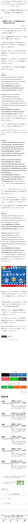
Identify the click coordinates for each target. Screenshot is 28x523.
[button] (22, 379)
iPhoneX (4, 336)
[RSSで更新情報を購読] (20, 387)
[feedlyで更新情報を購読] (7, 387)
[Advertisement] (14, 355)
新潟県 (10, 336)
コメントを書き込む (14, 494)
